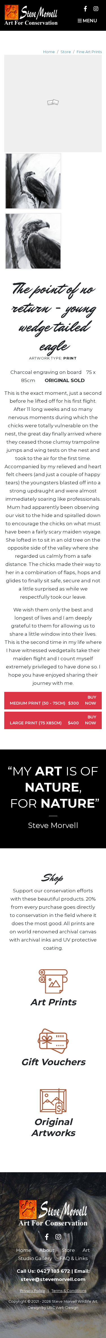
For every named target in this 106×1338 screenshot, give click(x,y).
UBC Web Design (62, 1308)
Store (65, 52)
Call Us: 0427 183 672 (43, 1271)
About (47, 1250)
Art (86, 1250)
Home (49, 52)
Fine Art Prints (89, 52)
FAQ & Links (74, 1258)
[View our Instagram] (96, 8)
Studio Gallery (35, 1258)
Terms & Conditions (68, 1291)
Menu (89, 20)
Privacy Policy (32, 1291)
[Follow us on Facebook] (85, 8)
